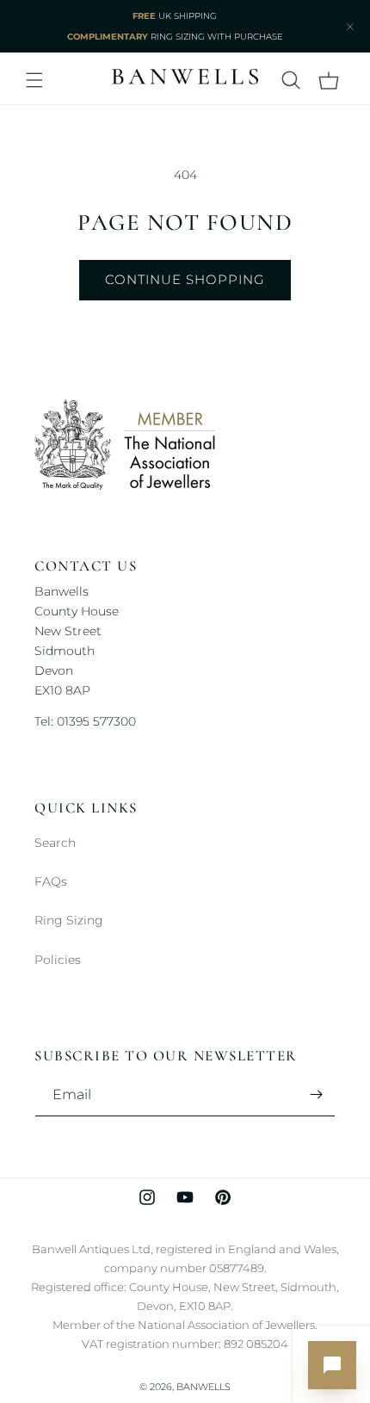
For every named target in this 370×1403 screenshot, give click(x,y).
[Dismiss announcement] (350, 26)
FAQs (50, 881)
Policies (57, 959)
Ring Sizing (68, 920)
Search (55, 842)
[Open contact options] (332, 1365)
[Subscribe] (316, 1094)
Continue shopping (185, 279)
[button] (34, 80)
